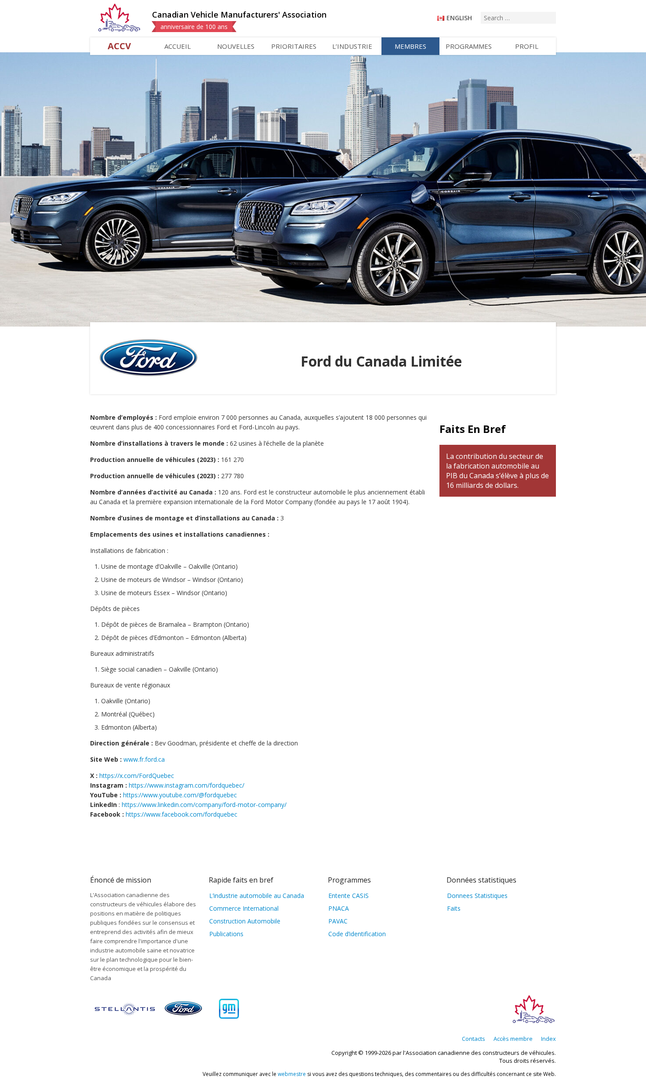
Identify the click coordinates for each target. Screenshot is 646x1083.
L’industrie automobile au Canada (256, 895)
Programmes (469, 46)
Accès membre (513, 1039)
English (459, 18)
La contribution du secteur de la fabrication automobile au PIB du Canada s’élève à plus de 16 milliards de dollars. (497, 470)
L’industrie (352, 46)
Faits (454, 908)
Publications (226, 934)
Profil (526, 46)
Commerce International (244, 908)
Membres (410, 46)
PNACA (338, 908)
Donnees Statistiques (477, 895)
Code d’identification (357, 934)
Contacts (473, 1039)
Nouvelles (235, 46)
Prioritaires (293, 46)
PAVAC (338, 921)
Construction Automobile (244, 921)
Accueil (177, 46)
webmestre (292, 1074)
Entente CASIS (348, 895)
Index (548, 1039)
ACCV (119, 46)
